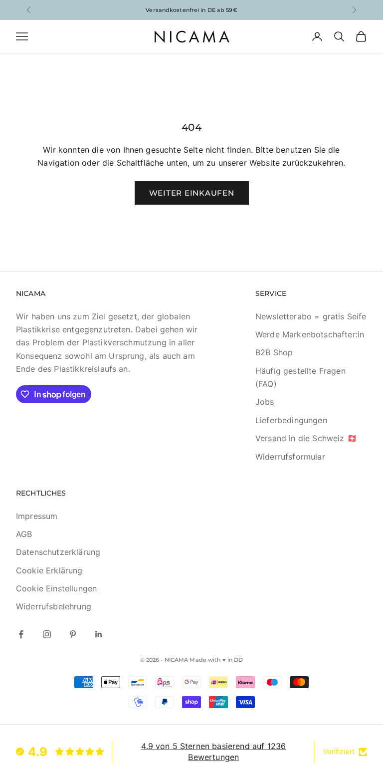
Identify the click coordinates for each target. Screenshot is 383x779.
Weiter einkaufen (191, 193)
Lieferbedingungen (291, 420)
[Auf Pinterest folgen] (73, 634)
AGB (24, 534)
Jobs (264, 402)
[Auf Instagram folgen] (47, 634)
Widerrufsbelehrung (53, 606)
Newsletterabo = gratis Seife (310, 316)
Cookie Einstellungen (56, 588)
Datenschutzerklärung (58, 552)
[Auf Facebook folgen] (21, 634)
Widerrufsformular (290, 457)
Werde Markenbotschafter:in (309, 334)
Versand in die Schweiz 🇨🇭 (306, 438)
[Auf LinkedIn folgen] (99, 634)
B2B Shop (274, 352)
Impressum (36, 516)
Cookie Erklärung (49, 570)
